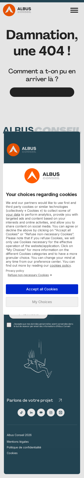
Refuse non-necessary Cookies (28, 275)
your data (13, 214)
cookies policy (60, 265)
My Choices (42, 302)
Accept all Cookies (42, 289)
